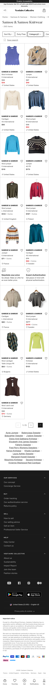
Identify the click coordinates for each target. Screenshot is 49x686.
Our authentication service (16, 502)
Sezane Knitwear (34, 459)
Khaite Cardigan (32, 450)
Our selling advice (12, 522)
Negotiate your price (11, 274)
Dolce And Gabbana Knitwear (23, 438)
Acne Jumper (12, 432)
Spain (40, 673)
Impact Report (10, 565)
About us (8, 558)
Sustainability (10, 561)
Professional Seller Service (16, 529)
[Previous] (18, 425)
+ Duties (9, 214)
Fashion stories (10, 573)
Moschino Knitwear (13, 459)
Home (5, 17)
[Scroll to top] (40, 425)
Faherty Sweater (23, 444)
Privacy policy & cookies (23, 611)
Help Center (9, 542)
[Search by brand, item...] (4, 10)
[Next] (30, 425)
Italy (44, 673)
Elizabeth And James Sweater (23, 441)
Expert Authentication (36, 274)
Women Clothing (37, 17)
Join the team (10, 569)
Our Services (10, 478)
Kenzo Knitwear (13, 450)
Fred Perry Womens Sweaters (23, 447)
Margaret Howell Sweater (23, 456)
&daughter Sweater (14, 435)
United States (25, 673)
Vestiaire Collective (14, 554)
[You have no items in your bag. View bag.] (44, 10)
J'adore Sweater (34, 435)
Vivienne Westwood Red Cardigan (24, 462)
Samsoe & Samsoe (18, 17)
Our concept (9, 482)
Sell (6, 514)
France (5, 673)
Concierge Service (12, 486)
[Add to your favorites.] (21, 72)
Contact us (9, 545)
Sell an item (9, 525)
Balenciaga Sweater (31, 432)
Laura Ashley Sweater (23, 453)
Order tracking (10, 498)
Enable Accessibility (24, 1)
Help (6, 538)
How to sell (9, 518)
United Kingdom (14, 673)
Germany (33, 673)
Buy (5, 494)
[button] (44, 10)
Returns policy (10, 505)
